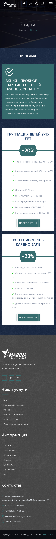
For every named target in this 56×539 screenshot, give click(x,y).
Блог (5, 474)
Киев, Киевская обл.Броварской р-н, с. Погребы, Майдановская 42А (25, 498)
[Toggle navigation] (51, 4)
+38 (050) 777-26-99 (14, 505)
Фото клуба (9, 469)
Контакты (8, 465)
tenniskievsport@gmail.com (18, 516)
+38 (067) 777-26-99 (14, 511)
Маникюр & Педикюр (13, 405)
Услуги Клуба (9, 450)
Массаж (7, 410)
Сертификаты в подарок (15, 424)
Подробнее (26, 223)
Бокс (5, 400)
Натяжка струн (10, 419)
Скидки (7, 460)
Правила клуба (10, 455)
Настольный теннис (13, 414)
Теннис (7, 445)
